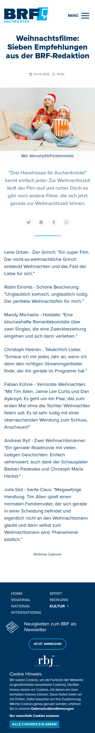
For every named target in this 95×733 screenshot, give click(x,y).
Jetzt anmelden (47, 644)
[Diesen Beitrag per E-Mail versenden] (28, 222)
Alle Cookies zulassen (34, 724)
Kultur (57, 606)
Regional (21, 599)
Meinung (59, 599)
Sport (56, 593)
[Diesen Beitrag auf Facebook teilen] (54, 222)
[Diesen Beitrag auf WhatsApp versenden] (66, 222)
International (26, 612)
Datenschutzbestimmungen (52, 709)
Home (17, 593)
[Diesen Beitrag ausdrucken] (41, 222)
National (20, 606)
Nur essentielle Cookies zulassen (34, 716)
